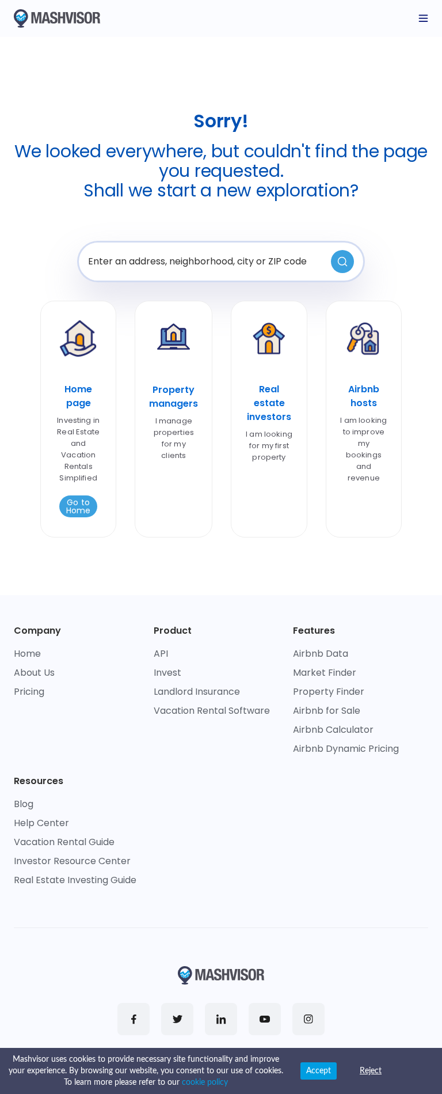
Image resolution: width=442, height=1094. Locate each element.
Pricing (29, 691)
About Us (34, 672)
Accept (318, 1071)
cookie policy (205, 1082)
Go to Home (78, 506)
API (161, 653)
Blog (23, 804)
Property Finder (328, 691)
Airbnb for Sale (326, 710)
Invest (167, 672)
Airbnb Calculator (333, 729)
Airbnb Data (320, 653)
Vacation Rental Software (212, 710)
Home (27, 653)
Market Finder (324, 672)
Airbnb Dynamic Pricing (346, 748)
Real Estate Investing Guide (75, 880)
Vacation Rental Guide (64, 842)
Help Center (41, 823)
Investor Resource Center (72, 861)
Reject (371, 1071)
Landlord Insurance (197, 691)
